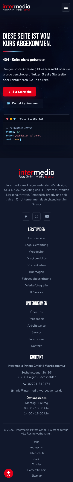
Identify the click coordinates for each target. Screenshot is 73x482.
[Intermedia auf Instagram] (36, 216)
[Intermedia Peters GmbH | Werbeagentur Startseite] (16, 7)
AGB (36, 459)
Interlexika (36, 339)
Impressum (36, 447)
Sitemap (36, 475)
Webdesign (36, 252)
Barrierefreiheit (36, 470)
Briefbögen (36, 272)
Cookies (36, 464)
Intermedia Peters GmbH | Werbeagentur (42, 430)
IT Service (36, 292)
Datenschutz (36, 453)
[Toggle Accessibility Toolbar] (8, 473)
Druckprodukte (37, 258)
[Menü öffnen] (66, 7)
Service (37, 332)
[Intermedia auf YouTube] (47, 216)
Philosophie (37, 319)
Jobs (36, 442)
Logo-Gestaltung (36, 245)
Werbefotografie (36, 285)
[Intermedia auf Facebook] (26, 216)
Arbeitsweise (37, 326)
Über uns (36, 312)
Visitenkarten (37, 265)
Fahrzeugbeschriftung (36, 279)
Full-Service (36, 238)
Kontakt (36, 346)
